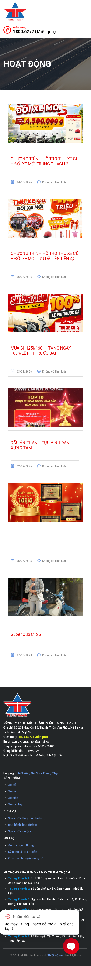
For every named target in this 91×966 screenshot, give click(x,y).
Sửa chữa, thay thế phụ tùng (27, 818)
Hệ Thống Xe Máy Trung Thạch (39, 773)
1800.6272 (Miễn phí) (34, 31)
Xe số (12, 784)
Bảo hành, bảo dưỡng (22, 824)
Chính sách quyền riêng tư (25, 858)
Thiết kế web (56, 955)
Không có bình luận (54, 182)
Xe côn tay (15, 804)
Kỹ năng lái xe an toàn (22, 851)
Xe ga (12, 791)
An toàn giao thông (21, 845)
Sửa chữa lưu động (21, 831)
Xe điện (13, 797)
